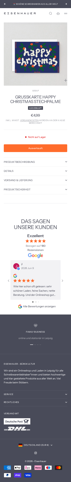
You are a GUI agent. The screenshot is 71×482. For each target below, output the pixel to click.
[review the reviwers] (15, 276)
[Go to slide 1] (33, 302)
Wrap (35, 90)
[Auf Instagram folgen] (35, 452)
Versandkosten (29, 120)
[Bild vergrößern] (65, 80)
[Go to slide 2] (35, 301)
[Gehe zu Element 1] (31, 344)
